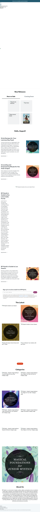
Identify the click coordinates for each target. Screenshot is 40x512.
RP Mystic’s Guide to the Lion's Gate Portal (5, 195)
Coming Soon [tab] (29, 96)
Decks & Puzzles (3, 507)
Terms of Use (10, 509)
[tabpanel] (20, 113)
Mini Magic (2, 508)
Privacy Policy (15, 509)
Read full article (3, 156)
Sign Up (35, 292)
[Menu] (0, 4)
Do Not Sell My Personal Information (26, 509)
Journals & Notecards (3, 507)
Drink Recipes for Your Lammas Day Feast (8, 139)
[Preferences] (0, 2)
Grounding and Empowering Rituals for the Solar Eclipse (10, 166)
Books (1, 505)
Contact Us (18, 509)
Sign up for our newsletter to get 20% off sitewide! (20, 1)
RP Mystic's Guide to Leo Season (9, 267)
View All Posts (20, 363)
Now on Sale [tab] (11, 96)
